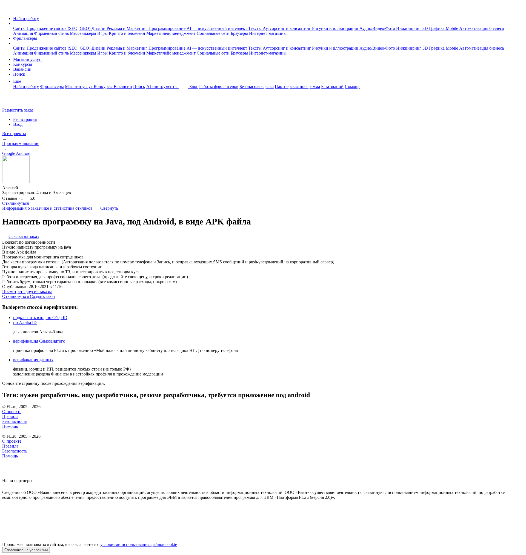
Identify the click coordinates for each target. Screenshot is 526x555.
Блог (193, 86)
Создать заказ (42, 296)
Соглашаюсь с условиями (26, 550)
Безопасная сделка (256, 86)
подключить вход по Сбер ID (40, 317)
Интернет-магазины (268, 33)
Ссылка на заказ (23, 236)
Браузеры (240, 33)
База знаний (332, 86)
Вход (17, 124)
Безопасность (14, 421)
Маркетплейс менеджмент (171, 33)
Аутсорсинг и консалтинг (287, 28)
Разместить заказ (17, 110)
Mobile (452, 28)
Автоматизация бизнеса (481, 28)
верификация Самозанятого (39, 341)
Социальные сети (214, 33)
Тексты (255, 28)
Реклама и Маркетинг (127, 28)
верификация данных (33, 359)
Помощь (352, 86)
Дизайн (99, 28)
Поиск (19, 74)
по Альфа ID (25, 322)
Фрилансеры (25, 38)
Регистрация (25, 119)
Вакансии (22, 69)
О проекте (11, 411)
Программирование (167, 28)
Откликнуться (15, 203)
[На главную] (7, 9)
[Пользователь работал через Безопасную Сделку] (23, 187)
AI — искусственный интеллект (217, 28)
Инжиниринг (409, 28)
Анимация (23, 33)
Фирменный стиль (52, 33)
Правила (10, 416)
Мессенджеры (83, 33)
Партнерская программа (297, 86)
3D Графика (434, 28)
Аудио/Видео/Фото (377, 28)
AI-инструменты (162, 86)
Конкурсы (22, 64)
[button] (14, 23)
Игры (103, 33)
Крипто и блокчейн (127, 33)
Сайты (20, 28)
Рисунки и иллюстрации (335, 28)
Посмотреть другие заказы (27, 291)
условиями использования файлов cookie (138, 544)
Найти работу (26, 18)
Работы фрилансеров (218, 86)
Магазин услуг (27, 59)
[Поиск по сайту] (17, 100)
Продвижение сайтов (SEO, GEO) (59, 28)
